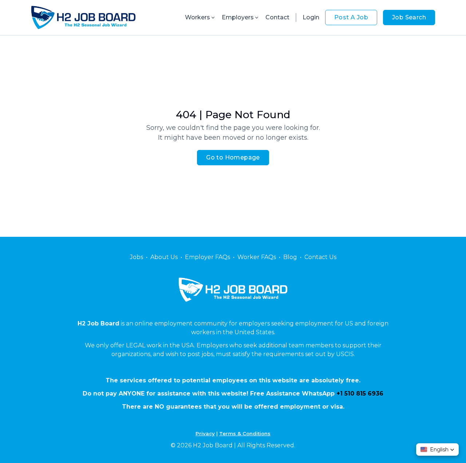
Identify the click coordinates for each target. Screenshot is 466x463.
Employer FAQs (207, 257)
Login (311, 17)
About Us (164, 257)
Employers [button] (238, 17)
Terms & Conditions (244, 433)
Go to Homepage (233, 157)
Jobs (136, 257)
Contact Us (320, 257)
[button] (437, 449)
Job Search (409, 17)
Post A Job (351, 17)
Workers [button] (197, 17)
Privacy (205, 433)
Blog (290, 257)
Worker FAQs (256, 257)
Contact (277, 17)
